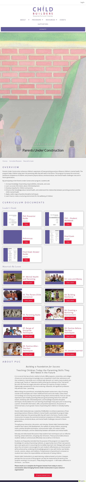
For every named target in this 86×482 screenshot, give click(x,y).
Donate (43, 29)
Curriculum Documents (15, 161)
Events (63, 20)
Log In (82, 2)
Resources (50, 20)
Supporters (43, 24)
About (23, 20)
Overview (5, 161)
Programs (36, 20)
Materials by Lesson (28, 161)
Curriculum (43, 144)
